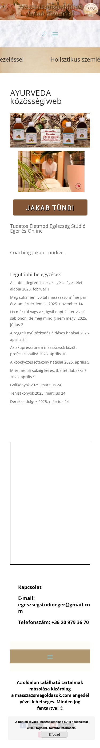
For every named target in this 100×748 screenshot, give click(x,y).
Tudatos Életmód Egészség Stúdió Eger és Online (48, 228)
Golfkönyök (20, 384)
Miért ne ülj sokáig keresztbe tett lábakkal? (48, 370)
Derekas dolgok (23, 401)
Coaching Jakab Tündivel (37, 252)
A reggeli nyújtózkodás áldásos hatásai (44, 332)
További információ (62, 728)
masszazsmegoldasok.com (43, 695)
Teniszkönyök (22, 393)
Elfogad (54, 734)
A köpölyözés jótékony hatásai (36, 362)
